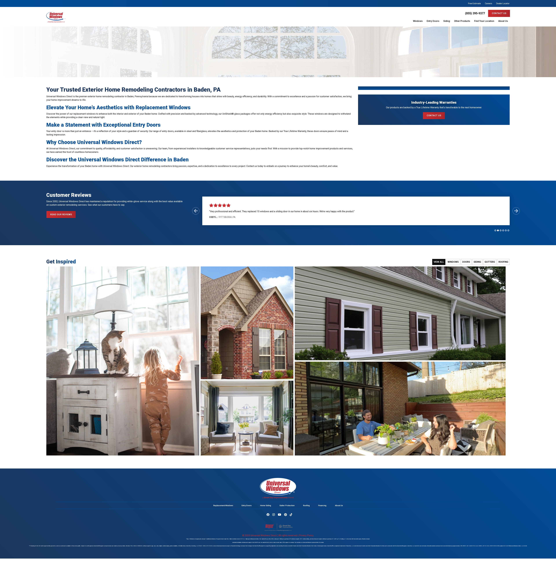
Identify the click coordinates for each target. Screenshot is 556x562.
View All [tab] (439, 262)
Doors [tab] (466, 262)
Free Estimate (474, 3)
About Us (503, 21)
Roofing (306, 505)
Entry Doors (433, 21)
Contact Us (499, 13)
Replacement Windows (223, 505)
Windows (418, 21)
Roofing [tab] (503, 262)
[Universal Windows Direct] (123, 16)
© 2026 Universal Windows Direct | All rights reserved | (270, 535)
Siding (446, 21)
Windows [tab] (453, 262)
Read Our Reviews (61, 214)
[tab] (495, 230)
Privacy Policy (306, 535)
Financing (322, 505)
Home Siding (265, 505)
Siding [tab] (477, 262)
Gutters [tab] (490, 262)
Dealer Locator (503, 3)
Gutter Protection (287, 505)
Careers (488, 3)
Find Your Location (484, 21)
